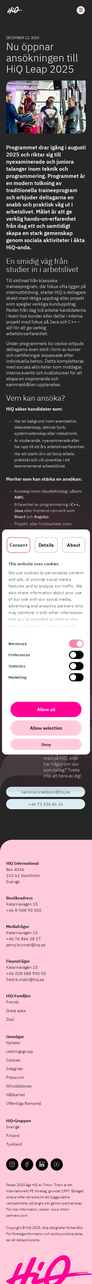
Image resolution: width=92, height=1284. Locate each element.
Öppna (81, 10)
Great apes (16, 1010)
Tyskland (14, 1144)
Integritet (14, 1068)
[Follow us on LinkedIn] (42, 1164)
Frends (12, 1001)
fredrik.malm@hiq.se (25, 979)
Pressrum (15, 1077)
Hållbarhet (15, 1094)
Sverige (13, 1126)
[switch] (76, 655)
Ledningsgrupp (19, 1051)
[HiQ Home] (14, 10)
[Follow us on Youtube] (57, 1164)
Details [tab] (46, 545)
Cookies (13, 1060)
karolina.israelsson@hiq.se (45, 791)
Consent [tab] (18, 545)
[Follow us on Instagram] (12, 1164)
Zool (10, 1019)
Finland (12, 1135)
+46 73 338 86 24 (45, 804)
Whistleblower (19, 1086)
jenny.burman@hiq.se (25, 944)
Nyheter (13, 1042)
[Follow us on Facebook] (27, 1164)
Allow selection (46, 728)
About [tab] (73, 545)
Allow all (46, 709)
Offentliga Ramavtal (23, 1103)
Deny (46, 744)
